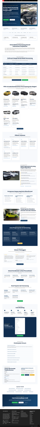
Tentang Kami (18, 0)
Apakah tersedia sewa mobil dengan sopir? (12, 351)
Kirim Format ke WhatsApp (20, 335)
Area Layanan (6, 0)
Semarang (18, 416)
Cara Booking (24, 32)
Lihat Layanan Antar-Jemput (24, 220)
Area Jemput (18, 32)
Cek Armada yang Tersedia (20, 128)
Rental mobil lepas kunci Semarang (19, 388)
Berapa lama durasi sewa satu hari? (11, 355)
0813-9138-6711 (6, 420)
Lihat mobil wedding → (14, 157)
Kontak (21, 0)
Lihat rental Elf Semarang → (6, 125)
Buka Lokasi (26, 402)
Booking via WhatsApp (15, 402)
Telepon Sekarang (21, 402)
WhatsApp (3, 406)
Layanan (9, 0)
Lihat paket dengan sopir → (15, 145)
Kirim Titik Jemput (20, 243)
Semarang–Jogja (15, 290)
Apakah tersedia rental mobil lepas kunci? (12, 349)
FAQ (27, 32)
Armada (12, 0)
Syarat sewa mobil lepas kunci (28, 388)
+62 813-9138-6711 (6, 376)
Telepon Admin (5, 21)
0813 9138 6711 (32, 426)
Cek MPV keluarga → (14, 106)
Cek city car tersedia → (6, 106)
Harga (15, 0)
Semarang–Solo (23, 290)
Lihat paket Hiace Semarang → (33, 105)
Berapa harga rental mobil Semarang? (11, 345)
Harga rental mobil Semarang (12, 388)
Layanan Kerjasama (36, 426)
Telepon (3, 407)
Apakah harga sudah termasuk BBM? (11, 353)
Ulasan (21, 32)
